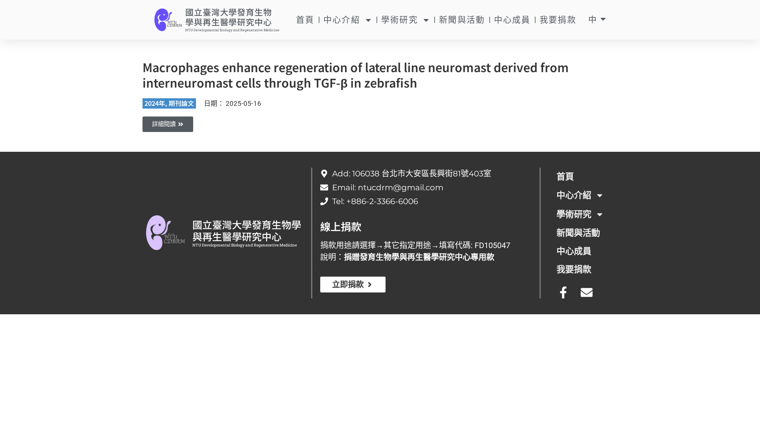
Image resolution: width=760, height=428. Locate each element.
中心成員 (512, 20)
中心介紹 (341, 20)
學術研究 (399, 20)
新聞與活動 (462, 20)
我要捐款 (558, 20)
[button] (167, 124)
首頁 (305, 20)
